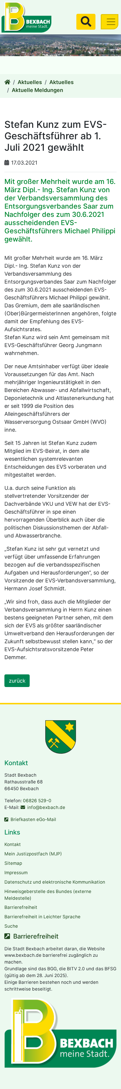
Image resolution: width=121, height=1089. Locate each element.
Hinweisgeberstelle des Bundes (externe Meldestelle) (47, 895)
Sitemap (13, 863)
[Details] (7, 82)
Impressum (16, 872)
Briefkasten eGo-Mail (33, 819)
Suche (11, 926)
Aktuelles (30, 82)
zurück (17, 681)
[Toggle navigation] (109, 21)
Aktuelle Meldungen (37, 90)
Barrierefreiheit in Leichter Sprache (42, 916)
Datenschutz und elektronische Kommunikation (54, 882)
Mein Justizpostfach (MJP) (33, 854)
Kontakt (12, 844)
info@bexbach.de (46, 807)
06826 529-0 (37, 800)
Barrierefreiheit (20, 907)
